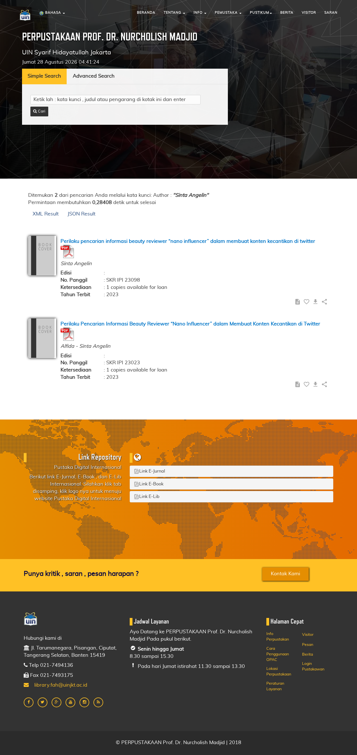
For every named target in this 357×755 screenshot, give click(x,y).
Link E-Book (150, 484)
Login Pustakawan (313, 666)
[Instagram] (84, 702)
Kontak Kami (285, 573)
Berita (286, 12)
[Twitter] (42, 702)
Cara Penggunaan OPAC (277, 654)
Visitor (309, 12)
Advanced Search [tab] (94, 76)
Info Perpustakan (277, 636)
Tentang (173, 12)
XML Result (46, 214)
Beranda (146, 12)
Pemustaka (227, 12)
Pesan (307, 645)
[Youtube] (70, 702)
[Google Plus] (56, 702)
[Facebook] (28, 702)
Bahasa (53, 12)
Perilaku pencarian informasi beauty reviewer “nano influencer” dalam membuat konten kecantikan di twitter (188, 241)
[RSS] (98, 702)
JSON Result (81, 214)
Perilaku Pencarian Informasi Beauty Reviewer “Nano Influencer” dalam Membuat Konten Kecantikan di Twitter (190, 324)
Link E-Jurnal (151, 471)
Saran (330, 12)
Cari (41, 111)
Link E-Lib (149, 496)
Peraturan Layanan (275, 686)
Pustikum (259, 12)
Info (199, 12)
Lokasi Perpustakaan (278, 671)
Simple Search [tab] (44, 76)
